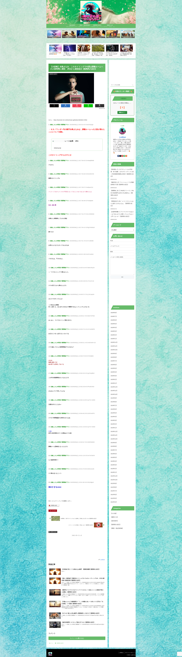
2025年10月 (114, 349)
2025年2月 (114, 379)
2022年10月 (114, 479)
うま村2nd (122, 137)
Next (134, 50)
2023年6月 (114, 453)
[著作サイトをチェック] (118, 156)
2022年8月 (114, 487)
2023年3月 (114, 465)
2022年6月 (114, 494)
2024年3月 (114, 420)
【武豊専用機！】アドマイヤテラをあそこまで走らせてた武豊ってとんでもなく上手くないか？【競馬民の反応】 (122, 214)
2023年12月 (114, 431)
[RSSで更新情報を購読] (126, 156)
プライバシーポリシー (130, 652)
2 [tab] (91, 59)
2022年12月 (114, 476)
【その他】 (114, 513)
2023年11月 (114, 435)
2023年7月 (114, 450)
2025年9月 (114, 353)
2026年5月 (114, 323)
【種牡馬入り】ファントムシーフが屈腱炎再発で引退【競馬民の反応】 (122, 183)
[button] (99, 105)
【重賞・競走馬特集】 (117, 528)
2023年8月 (114, 446)
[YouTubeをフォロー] (122, 156)
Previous (47, 50)
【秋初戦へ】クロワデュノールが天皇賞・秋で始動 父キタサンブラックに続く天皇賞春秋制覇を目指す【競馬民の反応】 (122, 173)
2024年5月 (114, 413)
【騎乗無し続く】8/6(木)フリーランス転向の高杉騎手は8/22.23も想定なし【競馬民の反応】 (122, 193)
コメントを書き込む (77, 638)
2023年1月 (114, 472)
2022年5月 (114, 498)
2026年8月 (114, 312)
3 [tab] (93, 59)
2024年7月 (114, 405)
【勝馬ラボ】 (114, 517)
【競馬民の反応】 (53, 531)
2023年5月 (114, 457)
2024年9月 (114, 398)
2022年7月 (114, 491)
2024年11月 (114, 390)
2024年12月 (114, 387)
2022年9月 (114, 483)
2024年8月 (114, 401)
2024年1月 (114, 427)
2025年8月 (114, 357)
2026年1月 (114, 338)
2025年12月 (114, 342)
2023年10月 (114, 439)
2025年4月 (114, 372)
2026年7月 (114, 316)
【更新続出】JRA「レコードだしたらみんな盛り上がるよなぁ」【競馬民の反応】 (122, 204)
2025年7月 (114, 361)
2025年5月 (114, 368)
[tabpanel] (55, 50)
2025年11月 (114, 346)
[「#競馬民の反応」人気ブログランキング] (53, 506)
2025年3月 (114, 375)
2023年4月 (114, 461)
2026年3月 (114, 331)
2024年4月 (114, 416)
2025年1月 (114, 383)
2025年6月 (114, 364)
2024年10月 (114, 394)
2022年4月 (114, 502)
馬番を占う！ (122, 112)
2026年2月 (114, 335)
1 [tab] (89, 59)
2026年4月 (114, 327)
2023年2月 (114, 468)
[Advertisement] (76, 113)
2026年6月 (114, 320)
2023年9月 (114, 442)
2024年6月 (114, 409)
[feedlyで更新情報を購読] (124, 156)
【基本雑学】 (114, 521)
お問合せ (121, 652)
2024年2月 (114, 424)
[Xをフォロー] (120, 156)
